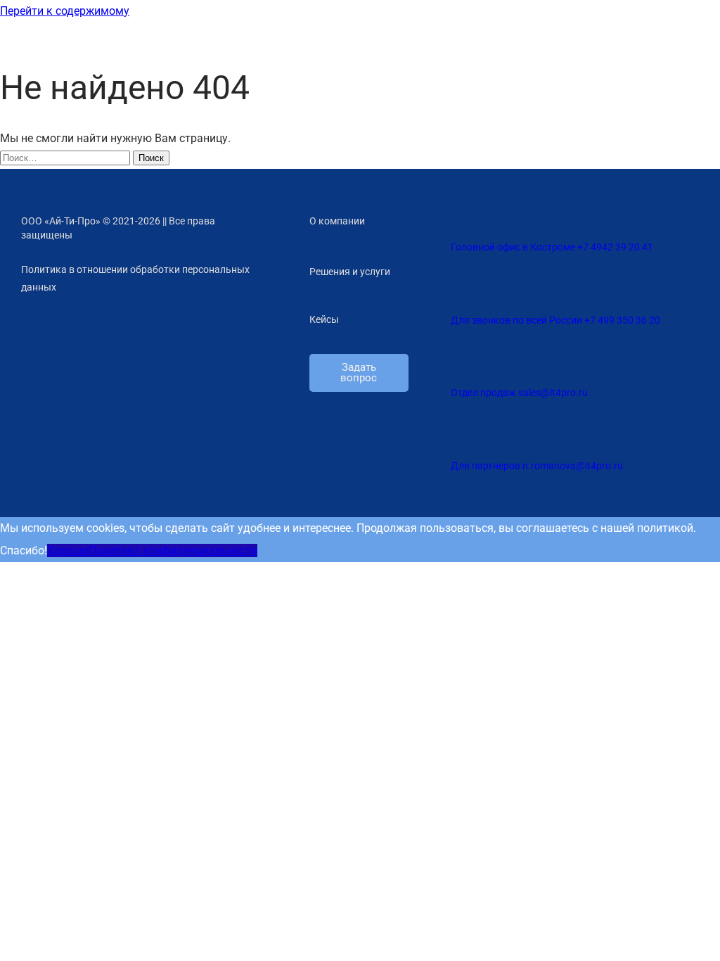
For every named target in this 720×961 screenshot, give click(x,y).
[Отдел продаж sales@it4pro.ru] (458, 358)
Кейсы (324, 319)
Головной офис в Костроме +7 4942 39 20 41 (552, 247)
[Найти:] (66, 157)
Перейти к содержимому (64, 11)
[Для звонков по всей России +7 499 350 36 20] (458, 285)
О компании (337, 221)
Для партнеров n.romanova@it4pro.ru (537, 465)
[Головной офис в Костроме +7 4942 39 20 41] (458, 212)
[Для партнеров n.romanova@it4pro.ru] (458, 431)
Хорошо (68, 550)
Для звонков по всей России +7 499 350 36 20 (555, 320)
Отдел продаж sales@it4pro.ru (519, 392)
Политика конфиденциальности (173, 550)
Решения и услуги (349, 271)
